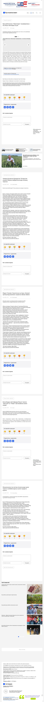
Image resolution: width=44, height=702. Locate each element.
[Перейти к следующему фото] (28, 45)
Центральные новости (9, 175)
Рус (28, 12)
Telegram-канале (8, 68)
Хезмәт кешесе (7, 20)
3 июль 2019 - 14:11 (6, 297)
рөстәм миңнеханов (8, 567)
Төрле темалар (22, 649)
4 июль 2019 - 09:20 (6, 184)
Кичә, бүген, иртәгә (8, 398)
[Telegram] (10, 107)
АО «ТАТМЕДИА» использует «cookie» (10, 697)
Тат (33, 12)
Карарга (33, 698)
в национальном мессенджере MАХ (11, 74)
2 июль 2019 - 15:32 (6, 407)
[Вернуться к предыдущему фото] (5, 45)
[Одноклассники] (7, 107)
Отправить (27, 124)
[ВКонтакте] (5, 107)
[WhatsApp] (13, 107)
